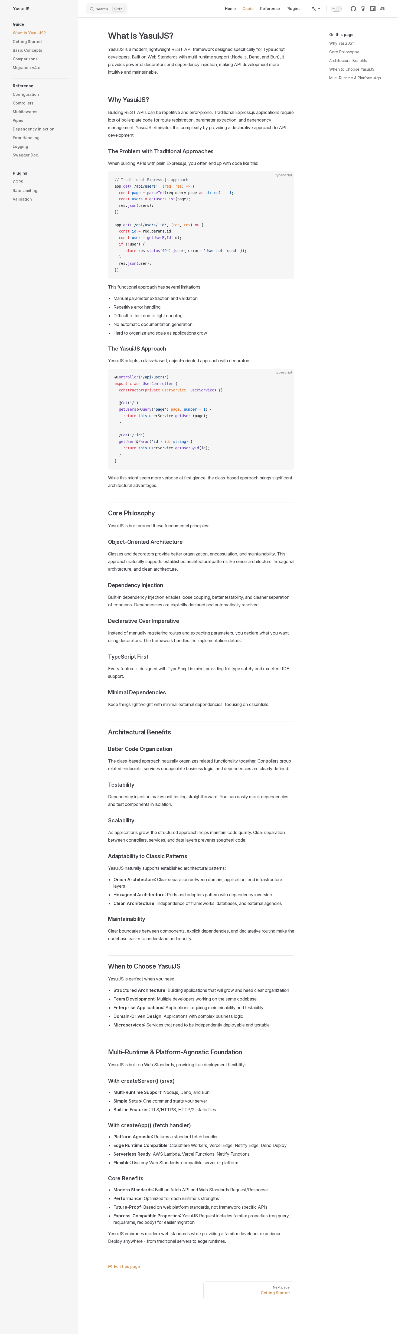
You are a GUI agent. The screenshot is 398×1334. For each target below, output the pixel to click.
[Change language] (316, 8)
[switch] (336, 9)
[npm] (373, 9)
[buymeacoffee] (363, 9)
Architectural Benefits (348, 60)
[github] (353, 9)
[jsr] (382, 9)
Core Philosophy (344, 52)
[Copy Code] (285, 180)
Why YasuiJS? (341, 43)
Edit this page (127, 1266)
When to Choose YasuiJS (351, 69)
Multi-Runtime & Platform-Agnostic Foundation (357, 78)
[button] (41, 24)
